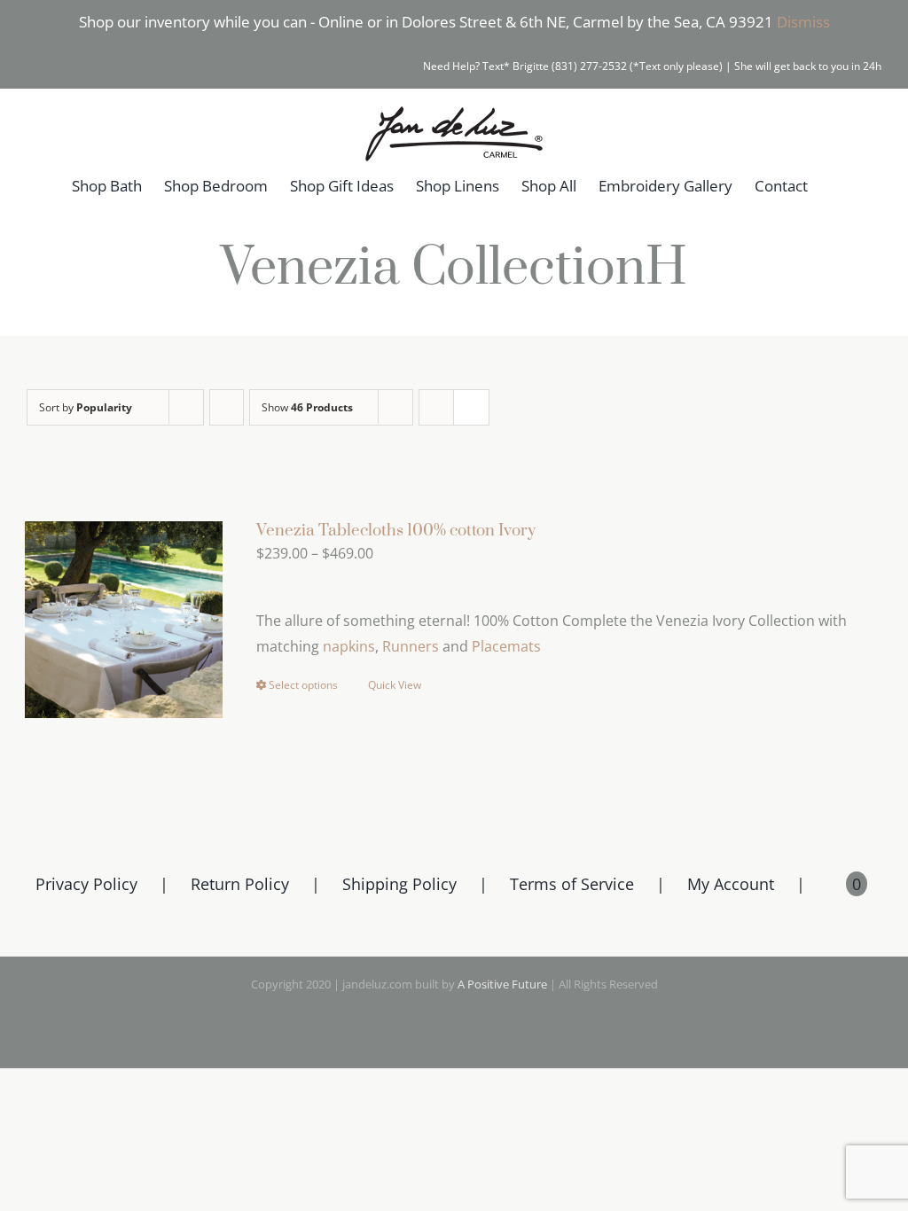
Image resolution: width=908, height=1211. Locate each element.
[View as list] (471, 407)
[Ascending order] (226, 407)
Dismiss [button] (803, 22)
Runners (410, 646)
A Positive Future (502, 984)
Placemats (506, 646)
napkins (349, 646)
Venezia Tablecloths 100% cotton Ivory (396, 530)
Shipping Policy (399, 884)
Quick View (394, 684)
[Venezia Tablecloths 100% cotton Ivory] (124, 620)
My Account (730, 884)
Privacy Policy (86, 884)
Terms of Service (572, 884)
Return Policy (240, 884)
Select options (303, 684)
